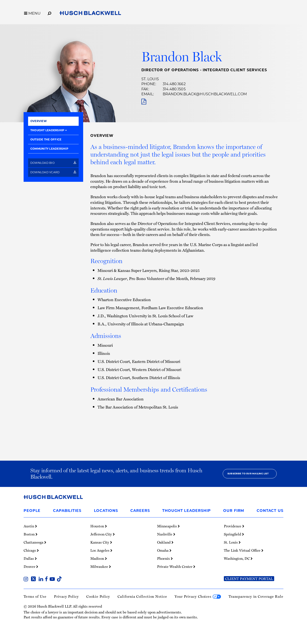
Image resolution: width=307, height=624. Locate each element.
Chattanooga (34, 542)
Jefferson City (101, 534)
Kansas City (100, 542)
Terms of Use (35, 596)
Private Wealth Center (175, 566)
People (32, 511)
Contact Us (270, 511)
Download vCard (45, 172)
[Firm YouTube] (53, 579)
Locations (106, 511)
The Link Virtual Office (242, 550)
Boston (30, 534)
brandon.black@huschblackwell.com (205, 94)
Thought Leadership (47, 130)
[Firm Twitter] (34, 579)
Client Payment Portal (249, 578)
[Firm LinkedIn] (42, 579)
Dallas (29, 558)
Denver (30, 566)
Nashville (165, 534)
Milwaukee (99, 566)
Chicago (30, 550)
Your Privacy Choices (194, 596)
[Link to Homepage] (90, 14)
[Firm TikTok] (59, 579)
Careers (140, 511)
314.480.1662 (174, 84)
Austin (29, 526)
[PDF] (143, 102)
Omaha (163, 550)
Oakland (164, 542)
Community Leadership (49, 148)
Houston (97, 526)
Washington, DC (237, 558)
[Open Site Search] (49, 12)
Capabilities (67, 511)
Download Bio (42, 162)
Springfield (233, 534)
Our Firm (233, 511)
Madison (97, 558)
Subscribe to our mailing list (248, 473)
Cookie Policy (98, 596)
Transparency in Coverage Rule (256, 596)
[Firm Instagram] (27, 579)
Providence (233, 526)
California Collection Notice (142, 596)
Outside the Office (45, 139)
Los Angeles (100, 550)
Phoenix (164, 558)
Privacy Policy (66, 596)
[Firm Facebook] (47, 579)
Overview (38, 121)
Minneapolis (167, 526)
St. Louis (150, 79)
